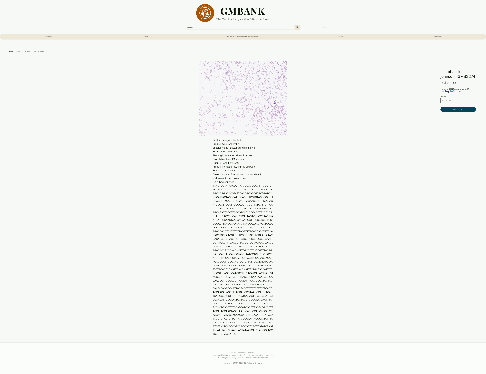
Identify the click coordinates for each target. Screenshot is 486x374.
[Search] (297, 27)
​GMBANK (242, 10)
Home (10, 52)
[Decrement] (442, 100)
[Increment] (450, 100)
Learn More (458, 91)
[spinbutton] (446, 100)
